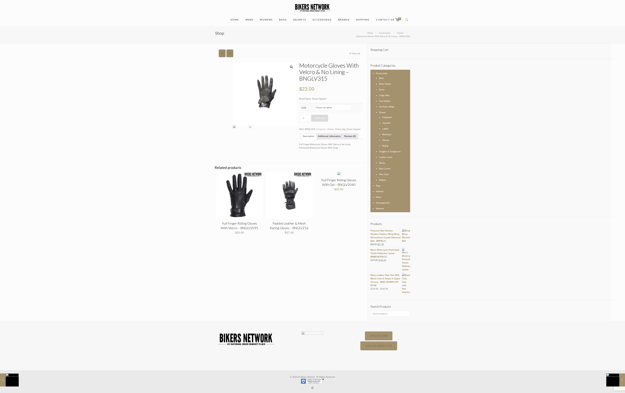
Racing (385, 140)
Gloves (400, 33)
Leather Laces (385, 157)
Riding (338, 129)
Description (308, 136)
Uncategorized (382, 203)
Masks (382, 163)
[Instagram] (312, 387)
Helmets (380, 191)
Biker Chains (385, 84)
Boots (382, 89)
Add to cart (319, 118)
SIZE (303, 108)
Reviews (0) (350, 136)
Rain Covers (385, 168)
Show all (356, 53)
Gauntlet (386, 123)
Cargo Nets (384, 95)
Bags (378, 186)
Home (370, 33)
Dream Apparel (353, 129)
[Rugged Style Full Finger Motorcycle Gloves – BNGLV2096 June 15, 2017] (9, 379)
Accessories (385, 33)
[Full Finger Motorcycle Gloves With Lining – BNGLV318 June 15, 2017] (615, 379)
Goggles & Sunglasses (390, 151)
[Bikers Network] (312, 7)
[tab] (308, 136)
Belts (381, 78)
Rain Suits (384, 174)
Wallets (382, 180)
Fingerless (387, 117)
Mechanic (386, 134)
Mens (378, 197)
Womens (380, 208)
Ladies (385, 129)
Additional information (329, 136)
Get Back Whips (387, 107)
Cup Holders (385, 101)
